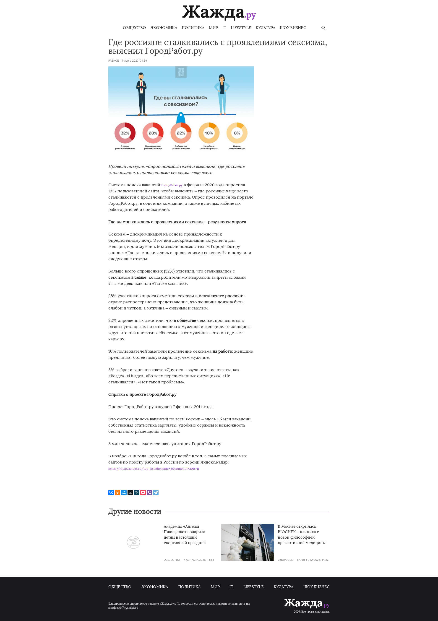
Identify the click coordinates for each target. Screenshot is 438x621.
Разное (113, 60)
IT (224, 27)
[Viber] (149, 492)
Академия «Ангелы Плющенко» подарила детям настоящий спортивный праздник (185, 534)
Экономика (164, 27)
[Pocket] (143, 492)
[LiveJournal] (136, 492)
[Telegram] (156, 492)
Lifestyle (241, 27)
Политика (193, 27)
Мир (213, 27)
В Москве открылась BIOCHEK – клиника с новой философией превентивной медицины (302, 534)
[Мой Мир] (124, 492)
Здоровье (285, 559)
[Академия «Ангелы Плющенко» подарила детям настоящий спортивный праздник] (133, 560)
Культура (265, 27)
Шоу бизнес (293, 27)
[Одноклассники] (117, 492)
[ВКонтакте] (111, 492)
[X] (130, 492)
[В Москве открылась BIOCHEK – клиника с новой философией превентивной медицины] (247, 560)
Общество (134, 27)
